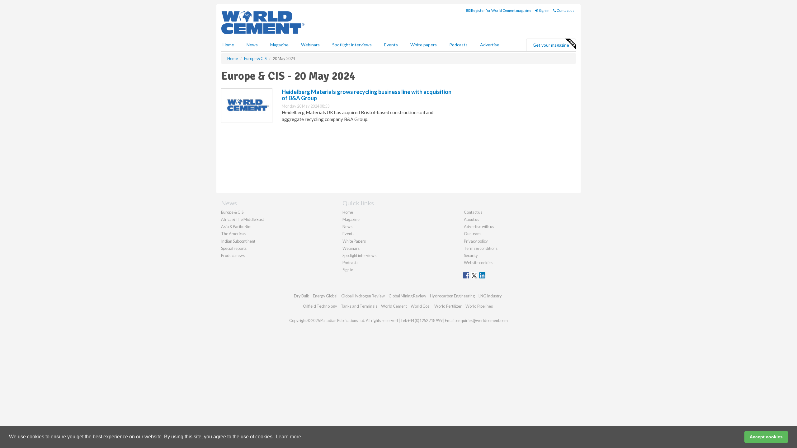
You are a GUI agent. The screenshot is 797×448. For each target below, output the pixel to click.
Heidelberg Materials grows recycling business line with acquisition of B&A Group (366, 94)
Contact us (565, 10)
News (347, 226)
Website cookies (478, 262)
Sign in (543, 10)
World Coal (421, 306)
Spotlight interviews (352, 44)
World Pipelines (479, 306)
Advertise (489, 44)
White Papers (354, 241)
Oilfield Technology (320, 306)
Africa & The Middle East (242, 219)
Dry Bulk (301, 295)
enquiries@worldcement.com (482, 320)
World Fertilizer (448, 306)
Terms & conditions (481, 248)
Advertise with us (479, 226)
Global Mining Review (407, 295)
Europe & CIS (232, 212)
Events (391, 44)
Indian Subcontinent (238, 241)
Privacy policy (476, 241)
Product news (233, 255)
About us (471, 219)
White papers (423, 44)
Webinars (310, 44)
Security (471, 255)
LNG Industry (490, 295)
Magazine (279, 44)
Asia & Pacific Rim (236, 226)
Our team (472, 233)
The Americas (233, 233)
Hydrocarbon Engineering (452, 295)
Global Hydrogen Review (363, 295)
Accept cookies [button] (766, 436)
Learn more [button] (288, 436)
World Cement (394, 306)
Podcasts (458, 44)
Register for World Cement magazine (500, 10)
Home (228, 44)
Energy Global (325, 295)
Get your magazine (551, 45)
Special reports (234, 248)
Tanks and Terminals (359, 306)
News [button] (252, 44)
